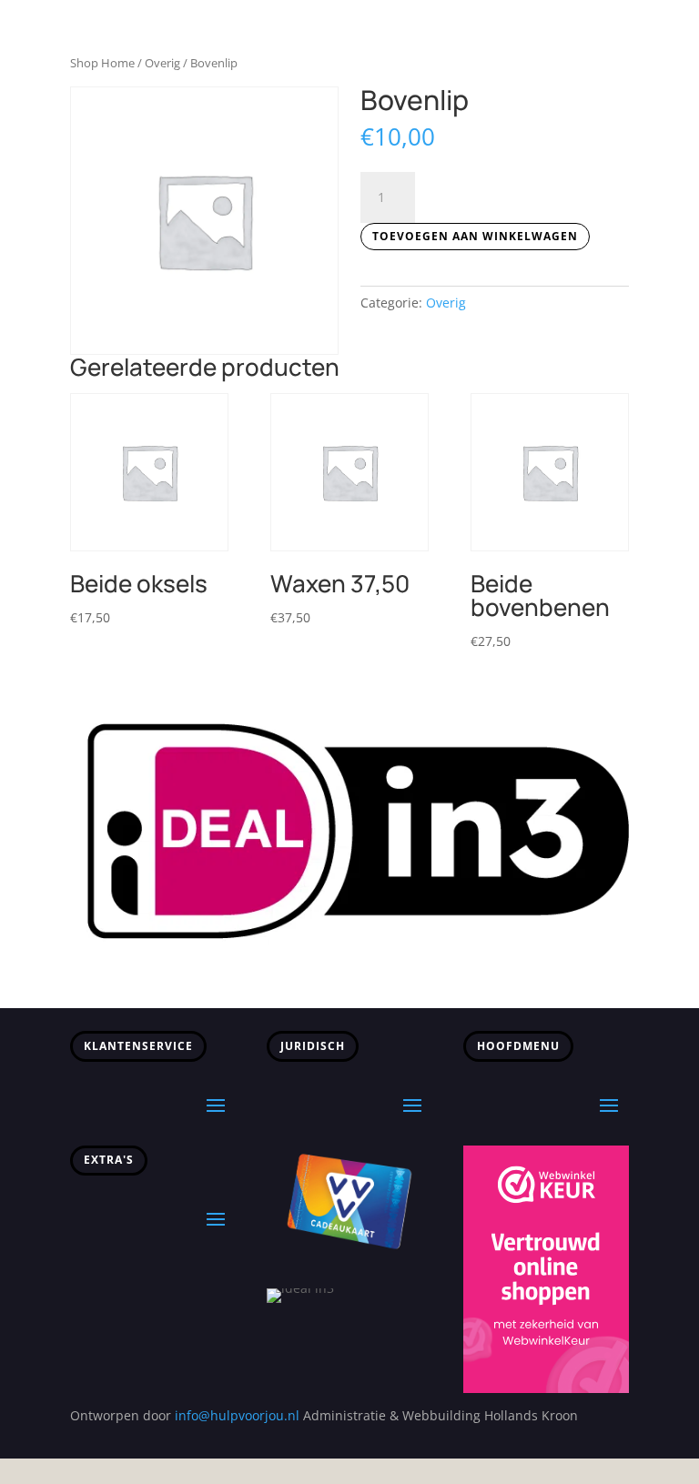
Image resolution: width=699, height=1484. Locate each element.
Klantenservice (138, 1046)
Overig (162, 63)
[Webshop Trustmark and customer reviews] (546, 1388)
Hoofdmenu (518, 1046)
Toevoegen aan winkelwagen (475, 236)
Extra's (109, 1159)
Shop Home (102, 63)
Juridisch (312, 1046)
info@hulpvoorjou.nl (237, 1415)
